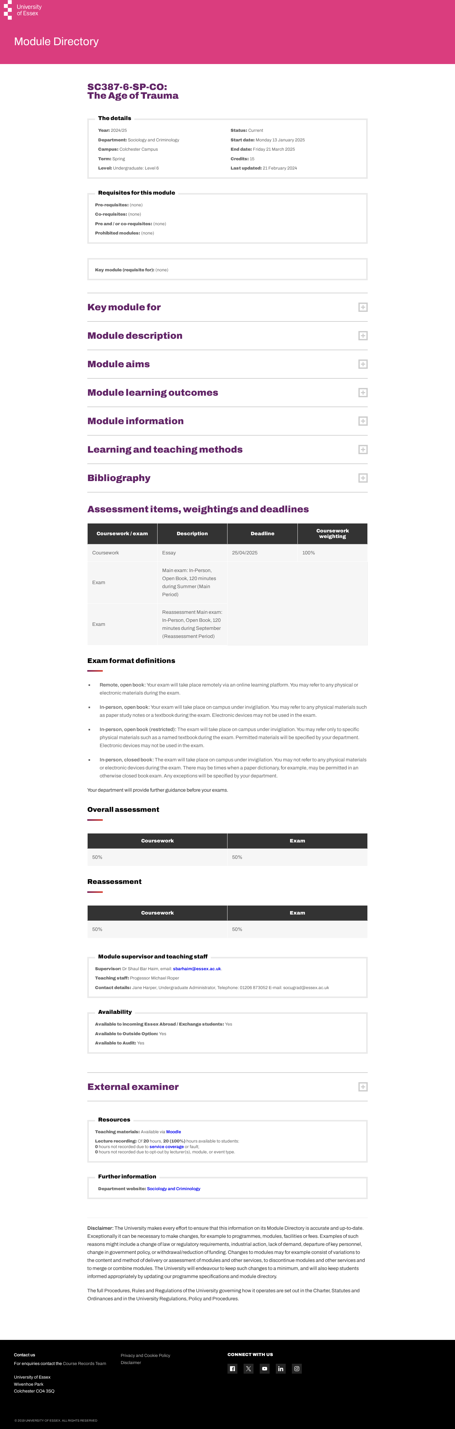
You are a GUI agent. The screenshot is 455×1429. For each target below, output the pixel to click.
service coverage (167, 1146)
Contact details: (113, 987)
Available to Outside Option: (127, 1033)
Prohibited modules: (118, 233)
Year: (104, 130)
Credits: (240, 159)
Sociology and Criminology (173, 1188)
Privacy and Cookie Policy (145, 1355)
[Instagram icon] (297, 1369)
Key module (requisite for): (125, 270)
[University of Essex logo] (23, 10)
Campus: (108, 149)
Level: (105, 168)
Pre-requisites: (112, 205)
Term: (105, 159)
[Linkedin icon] (281, 1369)
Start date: (243, 140)
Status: (239, 130)
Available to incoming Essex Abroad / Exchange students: (160, 1024)
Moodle (173, 1132)
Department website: (122, 1188)
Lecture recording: (116, 1141)
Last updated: (247, 168)
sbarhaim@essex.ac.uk (197, 968)
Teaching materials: (118, 1132)
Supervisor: (108, 968)
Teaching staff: (112, 978)
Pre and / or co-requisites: (124, 224)
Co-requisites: (111, 214)
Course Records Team (84, 1363)
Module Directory (56, 41)
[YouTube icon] (265, 1369)
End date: (242, 149)
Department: (113, 140)
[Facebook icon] (232, 1369)
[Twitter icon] (249, 1369)
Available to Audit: (116, 1043)
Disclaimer (131, 1362)
